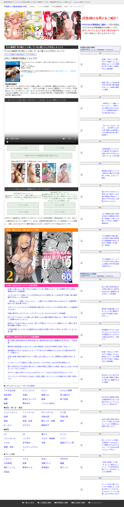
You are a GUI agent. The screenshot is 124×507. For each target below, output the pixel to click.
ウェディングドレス (30, 448)
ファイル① (23, 205)
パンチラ (26, 438)
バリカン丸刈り (48, 403)
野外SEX (26, 403)
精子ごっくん (10, 467)
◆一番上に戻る (28, 503)
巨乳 (21, 54)
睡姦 (62, 463)
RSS (66, 6)
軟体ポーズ (27, 467)
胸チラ (44, 434)
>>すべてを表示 (28, 386)
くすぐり (8, 459)
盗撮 (43, 399)
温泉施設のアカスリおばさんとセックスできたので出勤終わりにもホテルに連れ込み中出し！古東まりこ (110, 334)
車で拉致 (64, 399)
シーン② (60, 148)
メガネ (7, 443)
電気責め (45, 467)
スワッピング (28, 390)
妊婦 (6, 417)
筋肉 (6, 421)
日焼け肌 (45, 417)
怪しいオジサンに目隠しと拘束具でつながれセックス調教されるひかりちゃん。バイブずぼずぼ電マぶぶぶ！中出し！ (110, 444)
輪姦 (6, 403)
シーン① (23, 148)
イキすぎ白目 (10, 390)
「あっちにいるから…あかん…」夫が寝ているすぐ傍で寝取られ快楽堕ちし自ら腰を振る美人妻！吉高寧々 (110, 130)
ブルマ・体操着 (48, 438)
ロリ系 (63, 412)
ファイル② (23, 212)
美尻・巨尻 (27, 421)
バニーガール (10, 438)
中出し (33, 54)
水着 (43, 443)
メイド (63, 438)
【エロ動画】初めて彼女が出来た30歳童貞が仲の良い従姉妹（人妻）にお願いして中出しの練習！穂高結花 (110, 218)
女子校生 (26, 443)
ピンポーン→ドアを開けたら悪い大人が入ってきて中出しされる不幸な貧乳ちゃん (39, 363)
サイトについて (77, 6)
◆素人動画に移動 (78, 503)
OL (24, 434)
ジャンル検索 (43, 6)
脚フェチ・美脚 (48, 421)
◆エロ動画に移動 (44, 503)
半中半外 (64, 459)
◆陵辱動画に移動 (61, 503)
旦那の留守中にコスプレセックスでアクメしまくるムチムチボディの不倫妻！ (37, 313)
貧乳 (62, 421)
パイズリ (27, 54)
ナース (63, 434)
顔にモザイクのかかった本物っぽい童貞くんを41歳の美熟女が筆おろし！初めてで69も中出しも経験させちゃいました (110, 196)
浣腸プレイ (46, 463)
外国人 (25, 395)
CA (5, 434)
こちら (75, 2)
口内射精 (8, 463)
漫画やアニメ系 (67, 443)
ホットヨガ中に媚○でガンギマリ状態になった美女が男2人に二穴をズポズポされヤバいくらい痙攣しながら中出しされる (110, 489)
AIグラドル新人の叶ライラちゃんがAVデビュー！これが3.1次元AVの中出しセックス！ (41, 372)
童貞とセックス (29, 399)
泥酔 (6, 399)
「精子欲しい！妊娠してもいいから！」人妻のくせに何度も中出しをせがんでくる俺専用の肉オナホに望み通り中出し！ (110, 108)
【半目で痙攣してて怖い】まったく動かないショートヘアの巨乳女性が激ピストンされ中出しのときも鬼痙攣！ (110, 467)
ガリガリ (26, 425)
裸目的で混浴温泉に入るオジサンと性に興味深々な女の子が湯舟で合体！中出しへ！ (40, 347)
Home (32, 6)
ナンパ (44, 390)
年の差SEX (65, 395)
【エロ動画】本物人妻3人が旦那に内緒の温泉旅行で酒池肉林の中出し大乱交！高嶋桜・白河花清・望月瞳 (110, 240)
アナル (25, 459)
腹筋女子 (45, 425)
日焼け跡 (64, 417)
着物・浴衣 (9, 447)
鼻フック (64, 467)
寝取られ (45, 395)
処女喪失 (8, 395)
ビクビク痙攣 (9, 54)
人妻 (17, 54)
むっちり (8, 425)
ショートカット (10, 412)
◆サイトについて (95, 503)
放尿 (25, 463)
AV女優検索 (56, 6)
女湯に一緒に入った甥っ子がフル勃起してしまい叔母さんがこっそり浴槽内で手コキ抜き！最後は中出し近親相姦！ (110, 64)
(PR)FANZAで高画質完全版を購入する (41, 156)
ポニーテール (47, 412)
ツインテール (28, 412)
